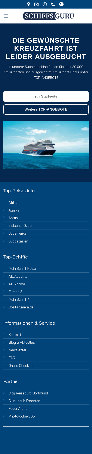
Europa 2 (15, 291)
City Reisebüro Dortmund (28, 393)
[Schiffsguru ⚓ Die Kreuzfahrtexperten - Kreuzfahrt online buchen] (49, 16)
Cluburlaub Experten (24, 401)
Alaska (14, 210)
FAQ (12, 358)
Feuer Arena (18, 408)
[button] (5, 16)
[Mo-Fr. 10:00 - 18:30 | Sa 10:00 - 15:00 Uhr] (45, 4)
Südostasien (18, 241)
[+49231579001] (62, 4)
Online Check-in (21, 365)
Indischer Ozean (21, 225)
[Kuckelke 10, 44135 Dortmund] (29, 4)
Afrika (13, 202)
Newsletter (17, 350)
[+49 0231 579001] (53, 4)
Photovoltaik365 (22, 416)
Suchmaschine (36, 66)
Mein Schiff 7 (19, 299)
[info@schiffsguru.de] (37, 4)
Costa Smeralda (21, 307)
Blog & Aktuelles (22, 342)
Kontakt (15, 334)
